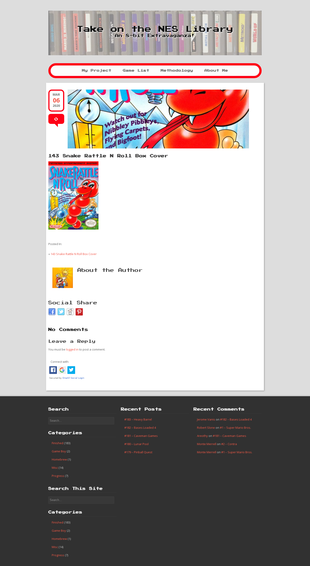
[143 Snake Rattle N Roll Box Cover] (155, 119)
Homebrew (59, 459)
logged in (72, 349)
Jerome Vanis (206, 419)
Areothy (202, 436)
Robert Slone (206, 428)
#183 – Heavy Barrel (138, 419)
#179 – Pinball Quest (138, 452)
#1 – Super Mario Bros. (235, 428)
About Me (216, 70)
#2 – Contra (229, 444)
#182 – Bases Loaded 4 (140, 428)
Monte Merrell (206, 444)
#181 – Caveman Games (141, 436)
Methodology (177, 70)
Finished (57, 443)
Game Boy (59, 451)
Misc (55, 468)
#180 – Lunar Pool (136, 444)
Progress (58, 476)
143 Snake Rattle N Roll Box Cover (108, 156)
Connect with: (60, 362)
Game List (136, 70)
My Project (96, 70)
